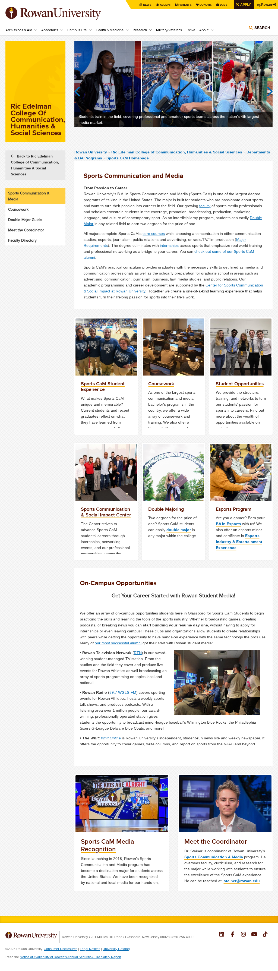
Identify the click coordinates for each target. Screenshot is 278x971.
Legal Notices (90, 949)
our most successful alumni (118, 643)
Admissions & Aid (18, 29)
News (147, 4)
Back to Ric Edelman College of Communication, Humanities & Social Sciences (35, 165)
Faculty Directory (22, 240)
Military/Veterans (169, 29)
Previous (79, 91)
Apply (245, 4)
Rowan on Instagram (243, 935)
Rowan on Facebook (232, 935)
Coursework (18, 209)
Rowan (264, 4)
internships (169, 245)
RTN (138, 653)
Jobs (224, 4)
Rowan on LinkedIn (221, 935)
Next (267, 91)
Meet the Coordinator (26, 230)
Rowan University (61, 13)
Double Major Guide (25, 219)
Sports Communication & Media (213, 857)
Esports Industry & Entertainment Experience (239, 542)
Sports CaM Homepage (127, 158)
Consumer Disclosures (60, 949)
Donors (206, 4)
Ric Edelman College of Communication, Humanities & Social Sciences (177, 152)
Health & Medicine (110, 29)
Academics (49, 29)
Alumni (165, 4)
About (203, 29)
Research (140, 29)
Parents (185, 4)
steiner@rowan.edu (242, 881)
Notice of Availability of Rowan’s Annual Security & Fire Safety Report (70, 957)
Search (262, 28)
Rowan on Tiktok (265, 935)
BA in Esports (228, 524)
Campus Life (77, 29)
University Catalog (116, 949)
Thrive (190, 29)
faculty (204, 206)
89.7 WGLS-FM (122, 692)
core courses (154, 233)
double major (178, 530)
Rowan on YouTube (254, 935)
